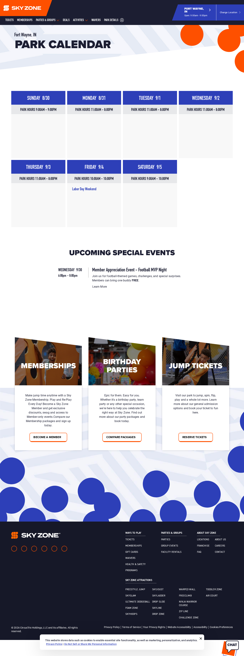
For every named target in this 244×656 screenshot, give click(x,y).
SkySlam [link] (130, 595)
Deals (66, 20)
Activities (78, 20)
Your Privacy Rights (154, 627)
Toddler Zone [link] (214, 589)
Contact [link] (220, 552)
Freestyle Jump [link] (135, 589)
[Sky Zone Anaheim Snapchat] (54, 549)
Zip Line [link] (183, 611)
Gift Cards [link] (131, 552)
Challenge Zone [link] (189, 617)
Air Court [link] (212, 595)
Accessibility (200, 627)
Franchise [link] (203, 545)
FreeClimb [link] (185, 595)
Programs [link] (131, 570)
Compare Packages (121, 437)
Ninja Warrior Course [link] (188, 603)
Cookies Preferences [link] (221, 627)
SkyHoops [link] (131, 614)
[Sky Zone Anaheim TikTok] (64, 549)
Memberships (24, 20)
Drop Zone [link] (158, 614)
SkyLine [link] (157, 608)
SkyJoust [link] (157, 589)
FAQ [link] (199, 552)
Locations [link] (203, 539)
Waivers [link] (130, 558)
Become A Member (47, 437)
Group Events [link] (169, 545)
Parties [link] (165, 539)
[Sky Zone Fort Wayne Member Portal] (122, 20)
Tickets (9, 20)
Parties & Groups (45, 20)
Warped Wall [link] (187, 589)
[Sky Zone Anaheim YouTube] (44, 549)
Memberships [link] (133, 545)
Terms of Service (131, 627)
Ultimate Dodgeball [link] (137, 601)
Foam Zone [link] (131, 608)
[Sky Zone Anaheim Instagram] (24, 549)
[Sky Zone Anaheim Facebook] (14, 549)
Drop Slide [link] (158, 601)
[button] (197, 12)
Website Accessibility (179, 627)
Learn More (99, 286)
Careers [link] (220, 545)
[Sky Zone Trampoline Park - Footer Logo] (35, 535)
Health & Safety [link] (135, 564)
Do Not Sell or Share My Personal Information (90, 644)
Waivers (96, 20)
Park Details (111, 20)
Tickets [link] (130, 539)
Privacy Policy (112, 627)
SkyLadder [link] (158, 595)
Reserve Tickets (194, 437)
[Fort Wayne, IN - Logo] (29, 8)
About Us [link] (220, 539)
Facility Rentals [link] (171, 552)
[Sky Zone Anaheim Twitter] (34, 549)
